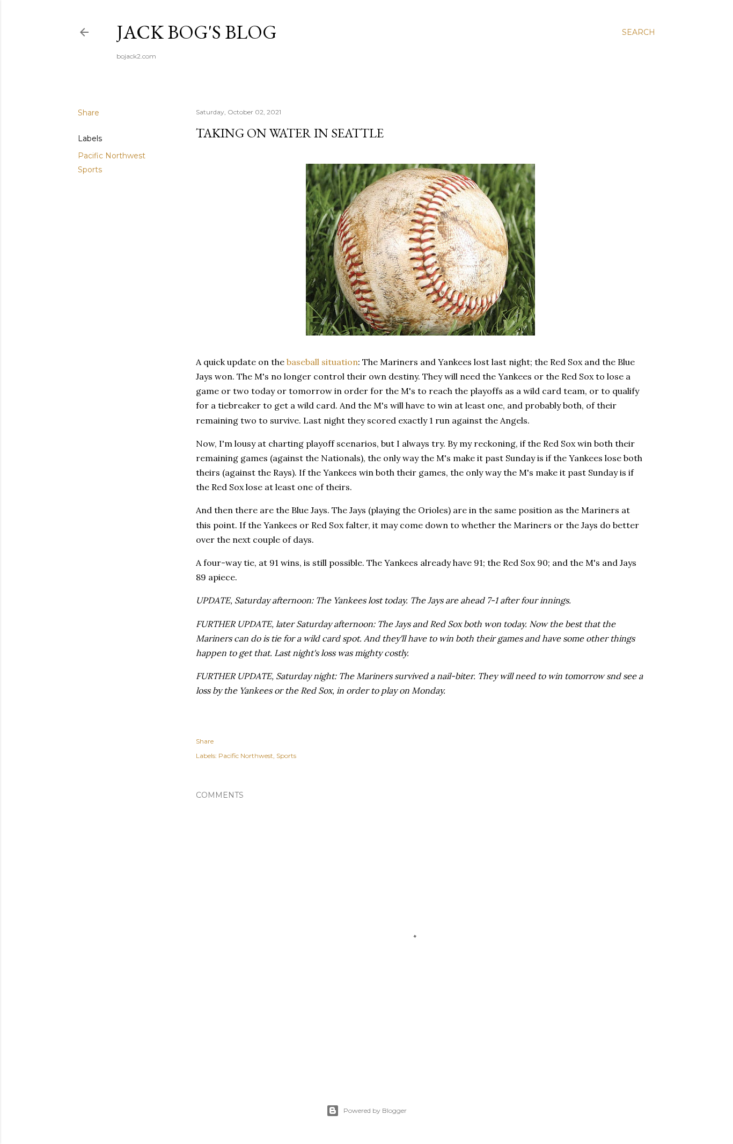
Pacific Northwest (111, 156)
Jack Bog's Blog (196, 32)
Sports (90, 169)
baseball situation (322, 361)
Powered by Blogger (375, 1110)
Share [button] (88, 113)
